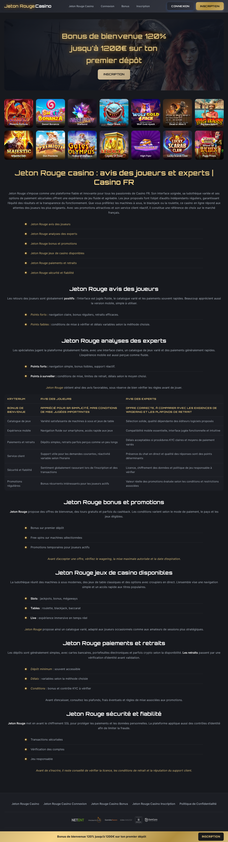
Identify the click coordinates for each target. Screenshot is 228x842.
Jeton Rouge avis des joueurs (50, 224)
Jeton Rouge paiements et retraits (54, 263)
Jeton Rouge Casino (81, 6)
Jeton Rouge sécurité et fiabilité (52, 272)
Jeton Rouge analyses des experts (54, 234)
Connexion (107, 6)
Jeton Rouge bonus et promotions (54, 243)
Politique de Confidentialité (198, 804)
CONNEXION (180, 6)
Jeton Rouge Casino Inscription (153, 804)
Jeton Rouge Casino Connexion (65, 804)
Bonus (125, 6)
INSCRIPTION (210, 6)
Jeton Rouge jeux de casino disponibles (57, 253)
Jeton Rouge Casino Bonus (109, 804)
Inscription (143, 6)
